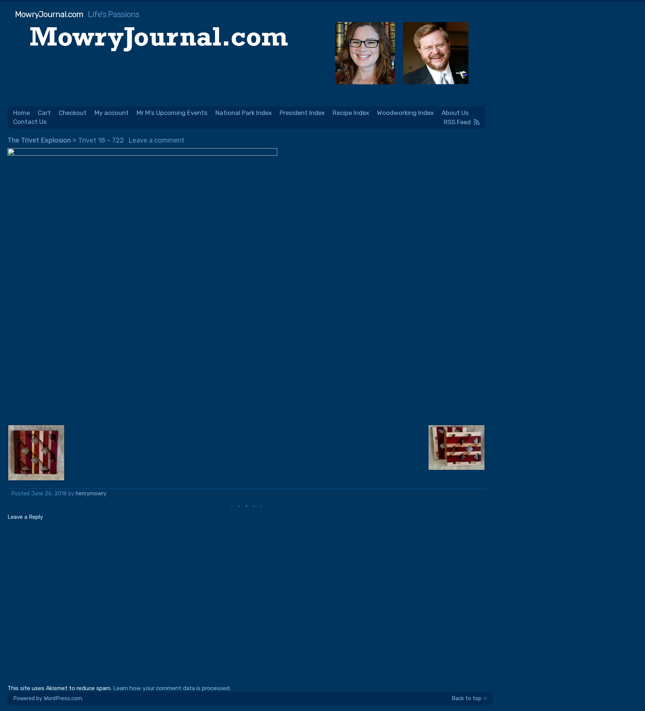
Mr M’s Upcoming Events (172, 112)
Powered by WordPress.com (47, 698)
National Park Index (243, 112)
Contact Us (30, 121)
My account (111, 112)
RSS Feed (457, 122)
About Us (455, 112)
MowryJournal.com (49, 14)
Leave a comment (156, 140)
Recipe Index (351, 112)
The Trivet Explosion (39, 140)
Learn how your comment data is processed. (172, 688)
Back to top (466, 698)
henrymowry (91, 493)
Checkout (73, 112)
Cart (44, 112)
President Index (302, 112)
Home (21, 112)
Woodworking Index (405, 112)
